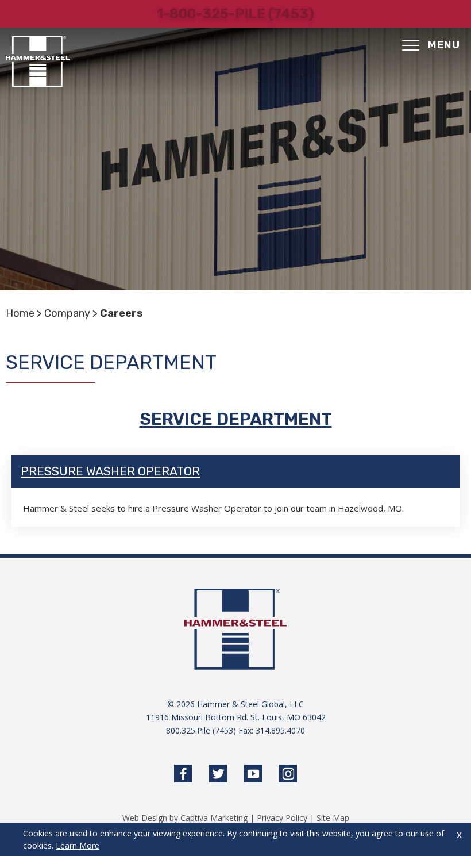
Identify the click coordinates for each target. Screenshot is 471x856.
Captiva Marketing (214, 817)
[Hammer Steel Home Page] (38, 61)
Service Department (236, 419)
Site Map (332, 817)
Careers (121, 313)
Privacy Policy (282, 817)
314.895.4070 (280, 730)
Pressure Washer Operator (110, 471)
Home (20, 313)
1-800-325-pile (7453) (235, 14)
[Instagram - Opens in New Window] (288, 773)
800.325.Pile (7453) (201, 730)
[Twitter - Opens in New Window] (218, 773)
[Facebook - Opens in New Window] (183, 773)
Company (67, 313)
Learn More (77, 845)
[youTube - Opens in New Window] (253, 773)
